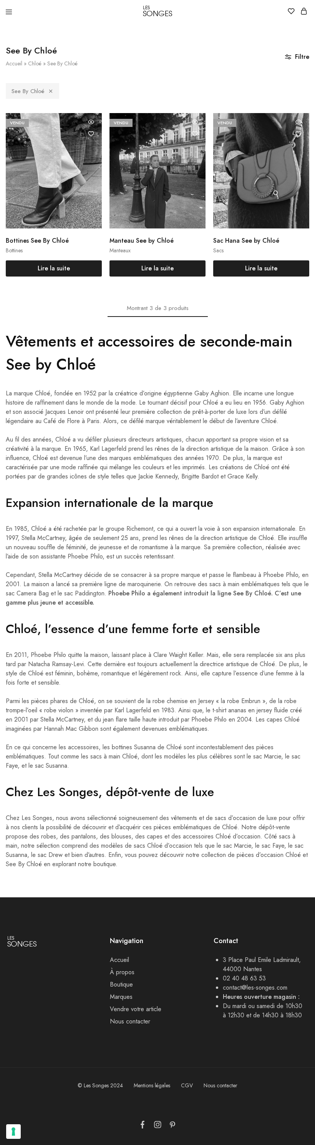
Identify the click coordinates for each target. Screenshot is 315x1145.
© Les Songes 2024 (100, 1085)
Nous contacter (130, 1021)
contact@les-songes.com (255, 987)
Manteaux (120, 250)
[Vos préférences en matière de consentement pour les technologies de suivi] (13, 1131)
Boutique (121, 984)
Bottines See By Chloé (37, 240)
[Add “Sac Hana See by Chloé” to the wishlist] (298, 134)
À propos (122, 972)
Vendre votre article (135, 1009)
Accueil (14, 63)
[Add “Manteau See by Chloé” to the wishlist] (195, 134)
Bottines (14, 250)
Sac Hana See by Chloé (246, 240)
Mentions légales (152, 1085)
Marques (121, 996)
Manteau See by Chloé (141, 240)
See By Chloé (28, 91)
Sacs (218, 250)
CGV (187, 1085)
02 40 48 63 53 (244, 978)
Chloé (34, 63)
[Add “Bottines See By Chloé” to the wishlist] (91, 134)
